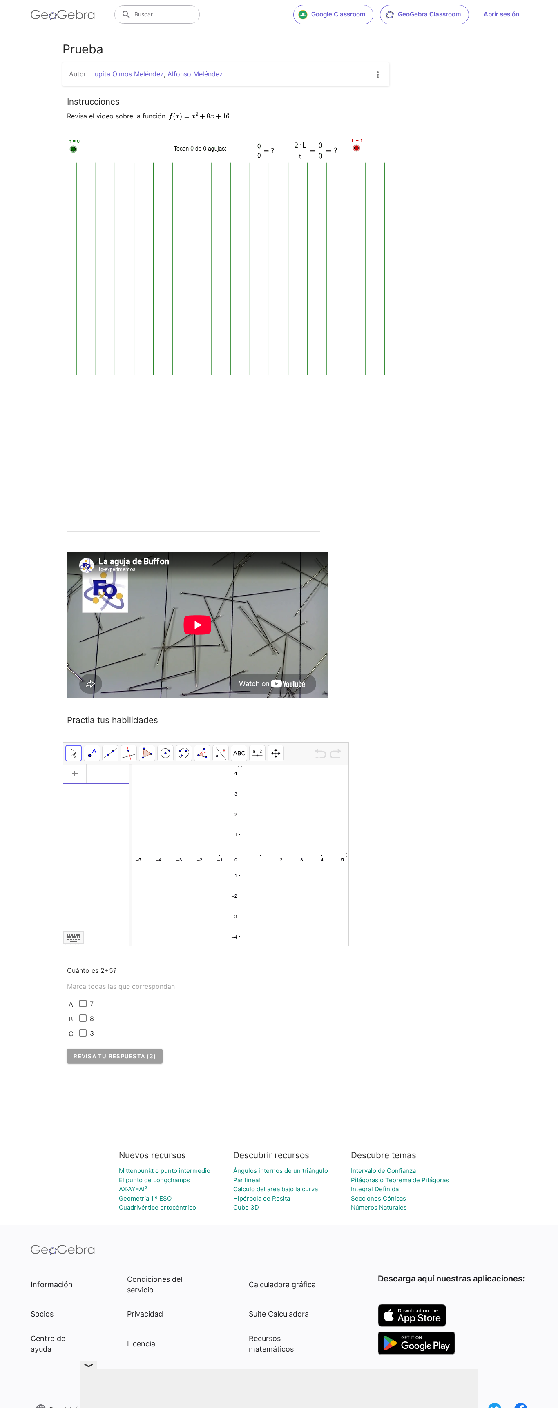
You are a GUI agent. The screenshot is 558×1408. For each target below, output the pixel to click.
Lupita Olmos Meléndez (127, 74)
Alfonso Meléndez (195, 74)
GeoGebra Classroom (429, 14)
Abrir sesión (501, 14)
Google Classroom (338, 14)
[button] (115, 1056)
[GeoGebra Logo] (63, 15)
